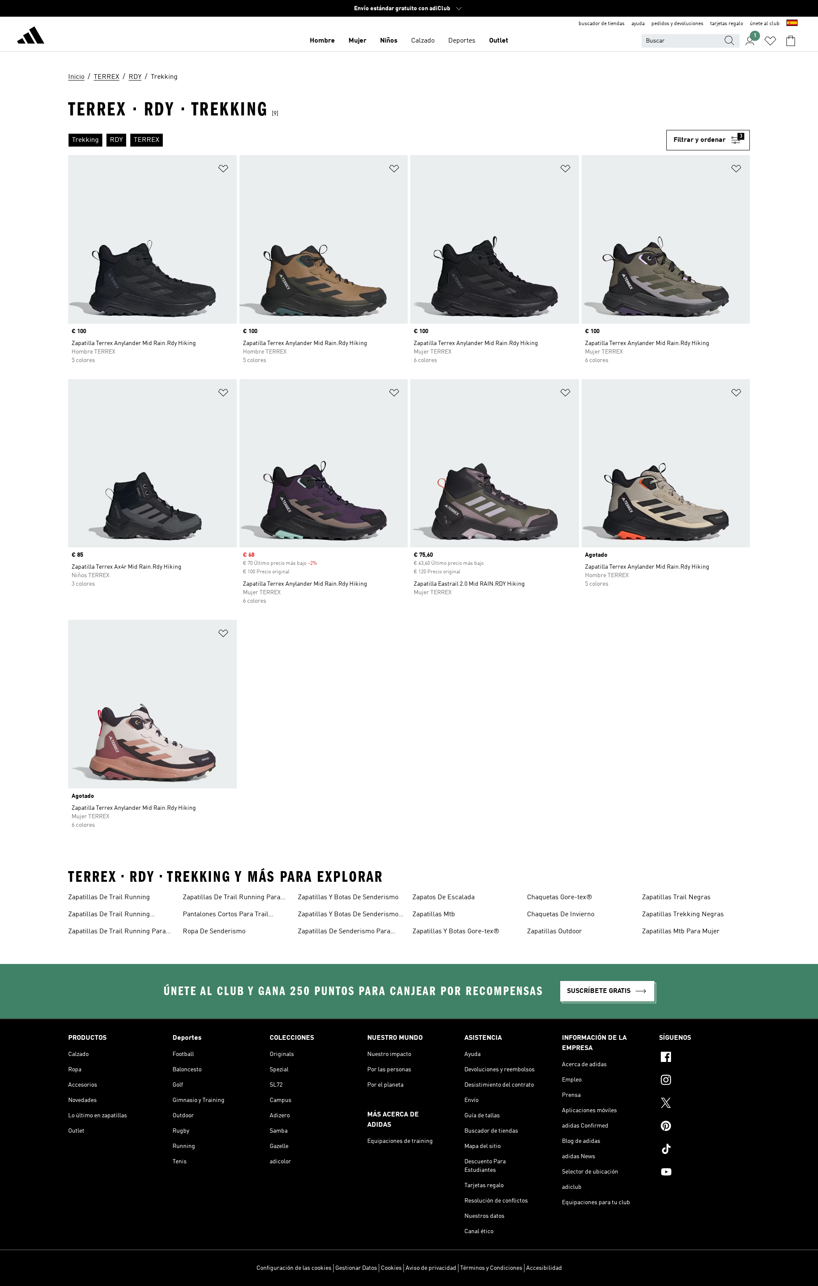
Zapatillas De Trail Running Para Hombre (117, 932)
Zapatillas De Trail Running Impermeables (109, 915)
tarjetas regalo (726, 23)
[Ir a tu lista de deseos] (770, 41)
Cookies (391, 1268)
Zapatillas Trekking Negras (683, 914)
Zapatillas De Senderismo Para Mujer (344, 932)
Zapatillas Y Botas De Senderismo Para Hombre (348, 915)
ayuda (638, 23)
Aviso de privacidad (431, 1268)
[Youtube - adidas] (704, 1173)
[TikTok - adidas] (704, 1150)
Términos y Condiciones (491, 1268)
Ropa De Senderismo (214, 931)
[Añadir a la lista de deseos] (223, 170)
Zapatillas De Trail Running (109, 897)
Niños (388, 40)
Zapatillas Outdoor (554, 931)
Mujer (357, 40)
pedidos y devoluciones (677, 23)
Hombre (322, 40)
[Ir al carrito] (791, 41)
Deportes (461, 40)
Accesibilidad (544, 1268)
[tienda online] (30, 36)
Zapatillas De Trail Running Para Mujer (231, 898)
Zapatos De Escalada (443, 897)
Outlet (498, 40)
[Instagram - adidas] (704, 1081)
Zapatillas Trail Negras (676, 897)
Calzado (423, 40)
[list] (367, 140)
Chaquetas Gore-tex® (559, 897)
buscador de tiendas (602, 23)
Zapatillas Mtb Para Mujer (681, 931)
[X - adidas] (704, 1104)
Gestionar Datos (356, 1268)
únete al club (765, 23)
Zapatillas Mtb (433, 914)
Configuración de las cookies (293, 1268)
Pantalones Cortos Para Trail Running (225, 915)
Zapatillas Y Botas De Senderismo (348, 897)
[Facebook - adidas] (704, 1058)
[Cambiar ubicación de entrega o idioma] (792, 24)
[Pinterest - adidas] (704, 1127)
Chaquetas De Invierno (560, 914)
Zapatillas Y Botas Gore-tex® (455, 931)
